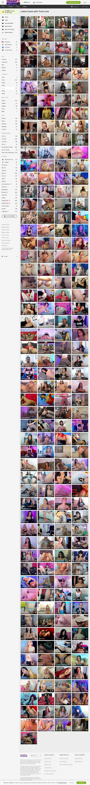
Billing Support (5, 227)
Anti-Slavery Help (48, 774)
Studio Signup (5, 243)
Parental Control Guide (50, 771)
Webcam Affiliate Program (66, 764)
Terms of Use (5, 237)
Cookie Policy (62, 782)
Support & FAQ (5, 224)
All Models (4, 245)
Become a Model (6, 240)
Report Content (5, 229)
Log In (85, 2)
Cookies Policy (48, 767)
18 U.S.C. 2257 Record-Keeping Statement (7, 249)
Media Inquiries (5, 232)
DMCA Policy (47, 764)
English (35, 755)
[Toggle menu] (3, 2)
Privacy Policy (5, 235)
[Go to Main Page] (13, 2)
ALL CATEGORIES (10, 216)
